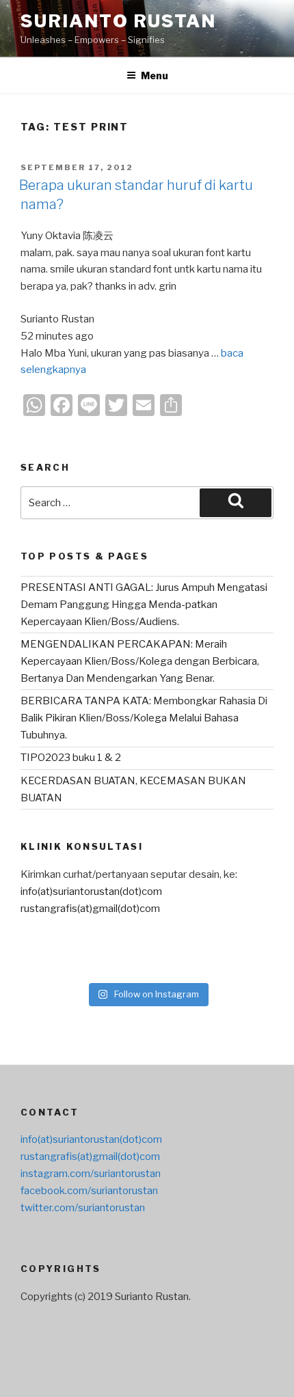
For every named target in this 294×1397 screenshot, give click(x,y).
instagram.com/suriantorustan (91, 1173)
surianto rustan (118, 20)
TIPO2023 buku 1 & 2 (71, 757)
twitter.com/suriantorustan (83, 1208)
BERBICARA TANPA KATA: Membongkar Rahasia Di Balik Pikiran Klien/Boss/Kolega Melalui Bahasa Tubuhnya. (144, 718)
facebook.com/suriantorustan (89, 1191)
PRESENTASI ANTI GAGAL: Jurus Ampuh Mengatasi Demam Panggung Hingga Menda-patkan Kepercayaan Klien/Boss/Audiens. (144, 604)
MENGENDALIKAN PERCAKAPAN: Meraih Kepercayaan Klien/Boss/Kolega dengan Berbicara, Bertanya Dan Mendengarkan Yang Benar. (140, 661)
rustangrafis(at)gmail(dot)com (90, 908)
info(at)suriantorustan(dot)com (91, 891)
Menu (154, 75)
